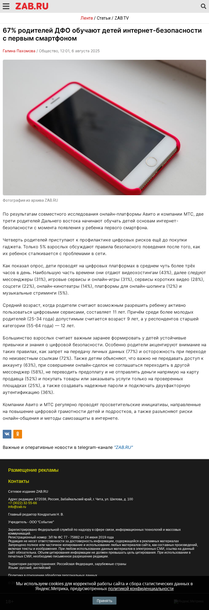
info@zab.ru (17, 507)
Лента (87, 18)
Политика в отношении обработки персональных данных (52, 575)
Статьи (103, 18)
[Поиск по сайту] (203, 6)
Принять (104, 600)
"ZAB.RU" (123, 447)
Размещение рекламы (33, 470)
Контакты (18, 481)
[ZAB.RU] (32, 8)
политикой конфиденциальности (141, 588)
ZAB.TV (122, 18)
